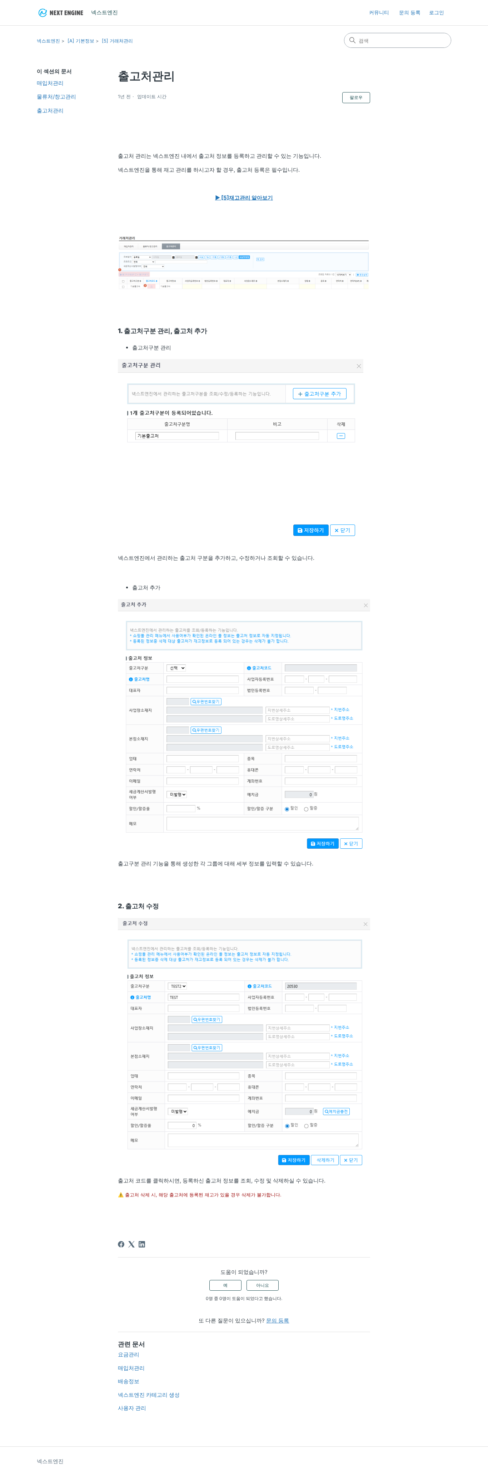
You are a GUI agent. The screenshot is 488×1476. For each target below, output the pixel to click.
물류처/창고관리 (56, 96)
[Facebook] (121, 1244)
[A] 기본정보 (81, 41)
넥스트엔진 (48, 41)
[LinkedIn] (142, 1244)
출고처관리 (50, 110)
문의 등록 (409, 12)
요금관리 (128, 1354)
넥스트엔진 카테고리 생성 (149, 1394)
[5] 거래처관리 (117, 41)
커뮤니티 (379, 12)
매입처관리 (50, 83)
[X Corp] (131, 1244)
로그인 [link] (436, 12)
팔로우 (356, 97)
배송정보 (128, 1381)
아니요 (262, 1285)
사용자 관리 (132, 1408)
